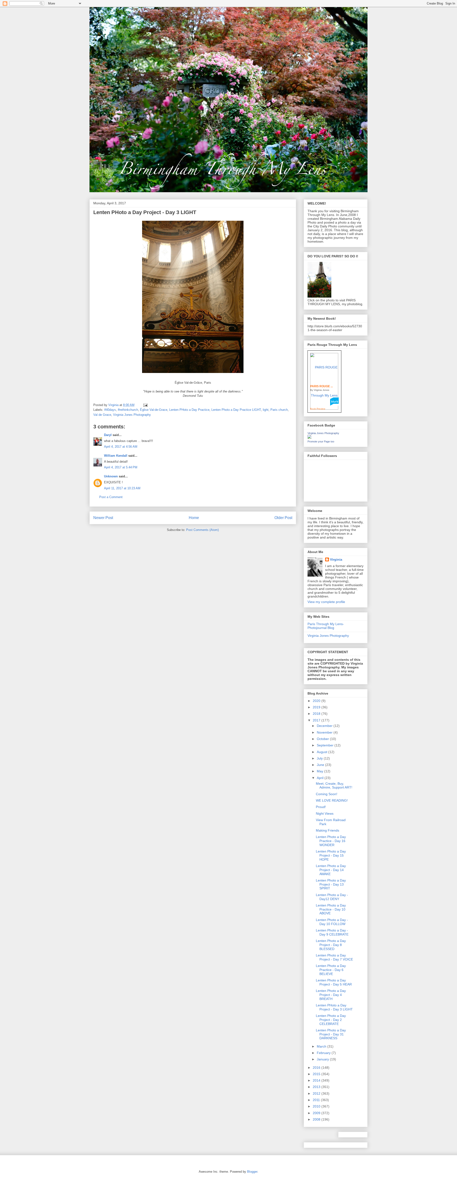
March (322, 1046)
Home (194, 518)
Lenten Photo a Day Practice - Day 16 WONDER (331, 841)
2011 (317, 1100)
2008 (317, 1119)
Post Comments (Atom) (202, 530)
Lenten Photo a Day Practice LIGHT (236, 410)
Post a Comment (111, 497)
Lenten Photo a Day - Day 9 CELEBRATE (332, 932)
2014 (317, 1080)
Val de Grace (102, 415)
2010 (317, 1106)
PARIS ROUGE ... (321, 386)
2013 (317, 1087)
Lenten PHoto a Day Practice (189, 410)
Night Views (324, 813)
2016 (317, 1067)
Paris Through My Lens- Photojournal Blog (326, 626)
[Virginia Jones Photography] (309, 437)
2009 (317, 1113)
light (265, 410)
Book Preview (317, 408)
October (323, 739)
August (322, 752)
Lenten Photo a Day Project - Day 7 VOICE (334, 957)
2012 (317, 1093)
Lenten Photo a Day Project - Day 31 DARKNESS (331, 1034)
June (321, 765)
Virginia (336, 559)
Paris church (279, 410)
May (320, 771)
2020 (317, 701)
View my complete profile (326, 602)
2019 (317, 707)
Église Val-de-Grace (153, 410)
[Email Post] (145, 405)
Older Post (283, 518)
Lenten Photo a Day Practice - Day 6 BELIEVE (331, 970)
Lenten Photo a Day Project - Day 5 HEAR (334, 982)
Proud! (321, 807)
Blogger (252, 1171)
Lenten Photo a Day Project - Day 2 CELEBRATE (331, 1020)
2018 (317, 713)
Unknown (111, 476)
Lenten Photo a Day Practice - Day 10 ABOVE (331, 909)
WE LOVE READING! (332, 800)
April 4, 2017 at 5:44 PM (120, 467)
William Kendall (115, 455)
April (320, 778)
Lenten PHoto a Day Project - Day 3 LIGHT (334, 1007)
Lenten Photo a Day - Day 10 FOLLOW (332, 922)
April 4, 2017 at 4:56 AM (120, 446)
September (325, 745)
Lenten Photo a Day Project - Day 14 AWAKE (331, 870)
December (325, 726)
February (324, 1053)
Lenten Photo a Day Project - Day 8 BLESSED (331, 945)
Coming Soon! (326, 794)
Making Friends (327, 830)
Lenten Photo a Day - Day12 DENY (332, 897)
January (323, 1059)
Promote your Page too (321, 441)
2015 (317, 1074)
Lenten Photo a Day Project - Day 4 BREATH (331, 995)
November (325, 732)
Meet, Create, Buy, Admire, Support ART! (334, 785)
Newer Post (103, 518)
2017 (317, 720)
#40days (110, 410)
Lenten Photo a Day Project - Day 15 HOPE (331, 855)
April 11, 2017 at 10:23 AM (122, 488)
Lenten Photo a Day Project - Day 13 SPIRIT (331, 884)
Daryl (108, 435)
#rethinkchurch (128, 410)
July (320, 758)
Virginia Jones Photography (132, 415)
